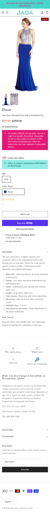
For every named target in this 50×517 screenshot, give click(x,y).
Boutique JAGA (13, 508)
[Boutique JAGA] (25, 12)
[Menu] (3, 12)
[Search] (8, 12)
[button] (25, 157)
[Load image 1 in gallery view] (25, 54)
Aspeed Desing (11, 126)
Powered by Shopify (26, 508)
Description (7, 252)
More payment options (25, 229)
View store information (13, 241)
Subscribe (25, 469)
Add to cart (25, 214)
